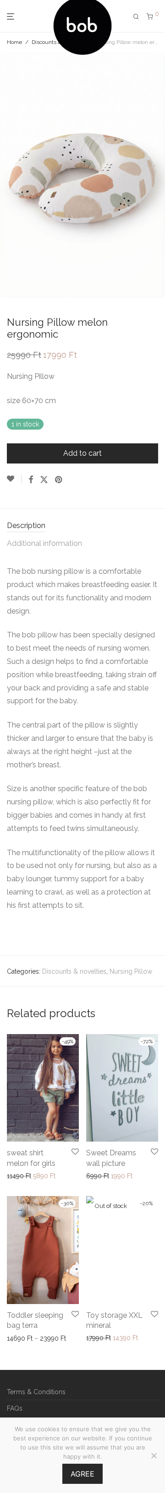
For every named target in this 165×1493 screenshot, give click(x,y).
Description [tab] (26, 525)
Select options (25, 1176)
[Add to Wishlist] (14, 479)
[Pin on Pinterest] (59, 480)
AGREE (82, 1473)
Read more (99, 1338)
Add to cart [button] (99, 1176)
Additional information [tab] (44, 543)
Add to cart (82, 453)
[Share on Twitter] (44, 480)
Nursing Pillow (131, 971)
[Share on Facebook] (30, 480)
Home (14, 42)
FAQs (14, 1408)
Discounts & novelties (74, 971)
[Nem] (153, 1455)
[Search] (136, 16)
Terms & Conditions (36, 1392)
